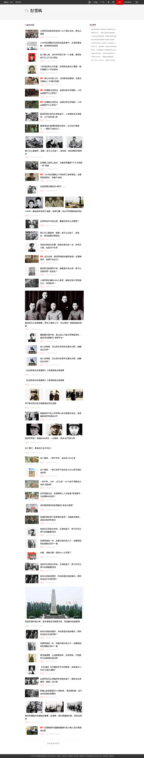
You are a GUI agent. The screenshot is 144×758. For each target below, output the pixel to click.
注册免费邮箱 (127, 2)
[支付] (108, 2)
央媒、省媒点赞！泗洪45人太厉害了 (56, 552)
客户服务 (76, 756)
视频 (42, 84)
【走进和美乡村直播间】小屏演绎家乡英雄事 (44, 370)
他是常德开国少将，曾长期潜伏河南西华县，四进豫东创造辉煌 (52, 621)
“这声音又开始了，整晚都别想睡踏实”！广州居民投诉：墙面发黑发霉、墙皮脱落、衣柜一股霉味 (105, 57)
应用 (11, 2)
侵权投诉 (111, 756)
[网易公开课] (95, 2)
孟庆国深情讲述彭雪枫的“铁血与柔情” (56, 505)
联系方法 (64, 756)
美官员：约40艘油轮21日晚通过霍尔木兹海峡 (104, 50)
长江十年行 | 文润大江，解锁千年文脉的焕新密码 (105, 60)
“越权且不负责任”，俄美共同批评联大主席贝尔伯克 (105, 53)
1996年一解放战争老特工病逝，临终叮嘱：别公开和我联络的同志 (53, 211)
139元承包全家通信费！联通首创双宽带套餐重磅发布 (105, 36)
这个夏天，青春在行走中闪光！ (38, 448)
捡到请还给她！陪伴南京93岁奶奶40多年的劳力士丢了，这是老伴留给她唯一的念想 (105, 29)
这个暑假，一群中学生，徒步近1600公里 (57, 458)
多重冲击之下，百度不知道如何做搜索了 (103, 33)
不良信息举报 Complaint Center (94, 756)
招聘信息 (70, 756)
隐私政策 (82, 756)
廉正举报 (105, 756)
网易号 (42, 37)
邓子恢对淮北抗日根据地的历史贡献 (40, 403)
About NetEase (52, 756)
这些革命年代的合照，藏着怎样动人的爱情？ (59, 221)
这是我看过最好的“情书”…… (53, 186)
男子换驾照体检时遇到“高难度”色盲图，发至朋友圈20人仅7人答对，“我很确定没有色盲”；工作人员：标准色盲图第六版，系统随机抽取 (105, 39)
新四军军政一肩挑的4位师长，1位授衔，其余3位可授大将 (50, 438)
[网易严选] (102, 2)
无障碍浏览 (18, 2)
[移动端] (89, 2)
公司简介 (59, 756)
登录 (119, 2)
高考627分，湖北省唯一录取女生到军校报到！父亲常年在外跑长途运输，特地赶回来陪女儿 (105, 46)
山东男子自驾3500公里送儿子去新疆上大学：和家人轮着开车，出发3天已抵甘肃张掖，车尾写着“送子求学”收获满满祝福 (105, 43)
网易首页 (6, 2)
